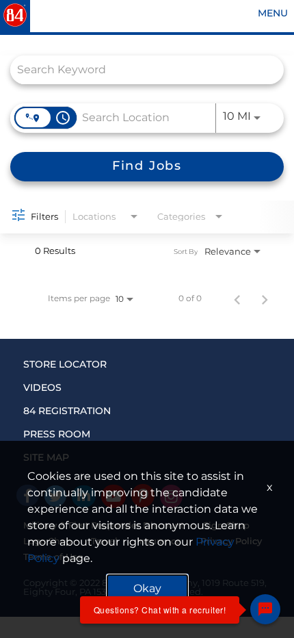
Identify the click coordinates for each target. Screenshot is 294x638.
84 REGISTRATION (67, 411)
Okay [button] (147, 588)
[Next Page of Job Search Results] (264, 298)
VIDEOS (42, 387)
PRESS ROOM (56, 434)
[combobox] (140, 69)
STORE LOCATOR (65, 364)
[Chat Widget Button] (265, 609)
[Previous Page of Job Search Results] (237, 298)
